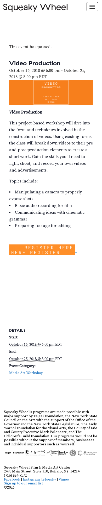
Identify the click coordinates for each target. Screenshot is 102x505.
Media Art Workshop (26, 373)
